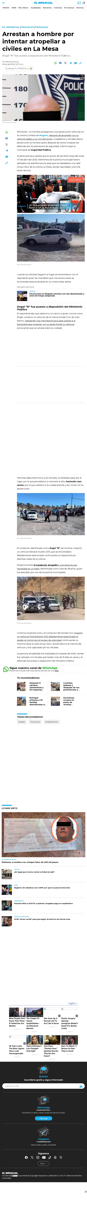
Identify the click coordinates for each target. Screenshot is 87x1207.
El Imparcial (11, 27)
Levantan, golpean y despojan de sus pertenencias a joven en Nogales (71, 688)
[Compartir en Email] (75, 63)
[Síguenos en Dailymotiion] (61, 1157)
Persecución (35, 722)
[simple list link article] (43, 835)
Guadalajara (36, 8)
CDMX (13, 8)
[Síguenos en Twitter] (32, 1157)
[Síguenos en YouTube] (44, 1157)
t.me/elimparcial (43, 1142)
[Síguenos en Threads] (55, 1157)
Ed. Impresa (69, 8)
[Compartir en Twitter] (65, 63)
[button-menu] (3, 3)
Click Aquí (43, 1118)
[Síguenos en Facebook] (26, 1157)
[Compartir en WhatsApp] (55, 63)
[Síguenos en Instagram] (37, 1157)
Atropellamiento (51, 722)
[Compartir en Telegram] (70, 63)
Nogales (28, 27)
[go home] (43, 1173)
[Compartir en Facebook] (60, 63)
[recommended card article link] (22, 296)
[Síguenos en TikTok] (49, 1157)
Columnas (58, 8)
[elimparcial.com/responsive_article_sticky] (85, 1191)
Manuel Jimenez (12, 62)
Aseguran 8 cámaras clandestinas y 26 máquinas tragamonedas (36, 687)
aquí (57, 671)
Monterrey (47, 8)
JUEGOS (6, 8)
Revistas (80, 8)
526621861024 (43, 1110)
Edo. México (23, 8)
